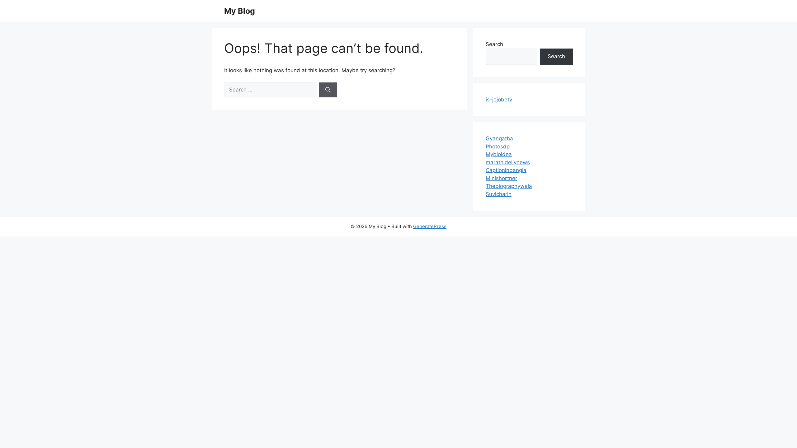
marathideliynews (508, 162)
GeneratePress (429, 226)
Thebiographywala (509, 186)
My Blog (239, 11)
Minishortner (501, 178)
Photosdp (498, 146)
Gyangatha (499, 138)
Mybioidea (499, 154)
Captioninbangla (506, 170)
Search (494, 44)
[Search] (328, 89)
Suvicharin (499, 194)
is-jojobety (499, 99)
